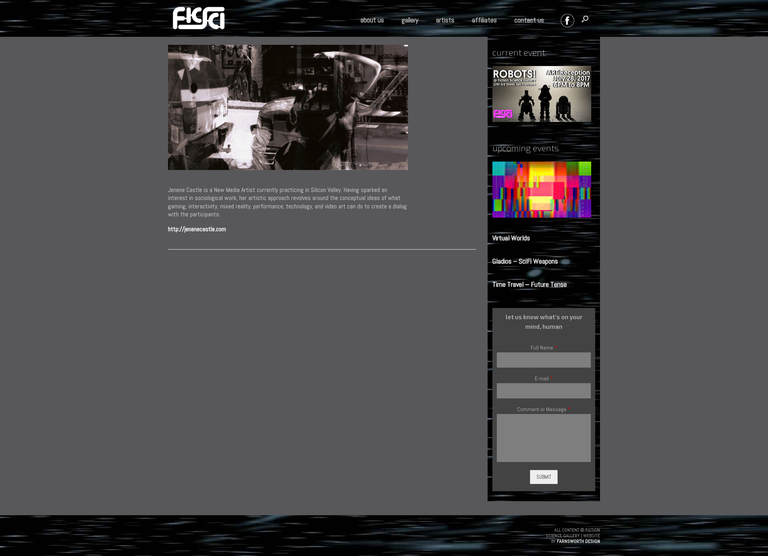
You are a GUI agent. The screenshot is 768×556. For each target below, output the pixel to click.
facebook (569, 22)
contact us (529, 20)
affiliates (484, 20)
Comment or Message (543, 409)
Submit (543, 477)
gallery (410, 20)
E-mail (544, 379)
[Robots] (543, 94)
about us (372, 20)
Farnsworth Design (578, 541)
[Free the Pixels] (543, 190)
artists (445, 20)
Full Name (544, 348)
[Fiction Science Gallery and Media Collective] (198, 20)
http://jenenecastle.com (197, 229)
